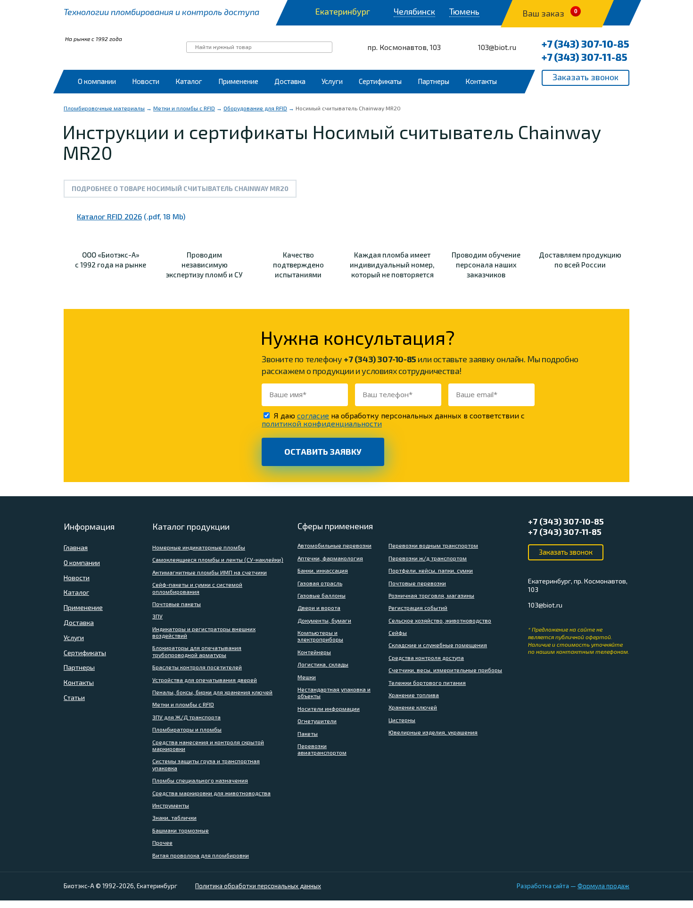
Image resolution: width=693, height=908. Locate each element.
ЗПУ (157, 616)
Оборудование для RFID (255, 108)
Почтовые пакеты (176, 603)
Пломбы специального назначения (200, 780)
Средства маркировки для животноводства (211, 793)
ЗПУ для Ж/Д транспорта (186, 717)
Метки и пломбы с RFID (184, 108)
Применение (238, 81)
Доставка (289, 81)
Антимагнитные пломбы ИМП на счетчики (209, 572)
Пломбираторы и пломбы (187, 729)
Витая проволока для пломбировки (200, 855)
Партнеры (433, 81)
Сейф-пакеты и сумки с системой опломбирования (197, 587)
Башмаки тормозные (180, 830)
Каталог (188, 81)
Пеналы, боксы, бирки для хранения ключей (212, 692)
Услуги (332, 81)
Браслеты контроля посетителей (197, 667)
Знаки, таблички (174, 817)
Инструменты (170, 805)
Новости (145, 81)
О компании (97, 81)
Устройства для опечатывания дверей (204, 679)
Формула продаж (603, 886)
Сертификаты (380, 81)
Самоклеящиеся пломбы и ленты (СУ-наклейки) (217, 559)
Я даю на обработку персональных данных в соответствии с (393, 419)
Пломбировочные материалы (104, 108)
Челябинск (414, 12)
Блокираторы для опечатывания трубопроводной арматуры (196, 651)
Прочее (162, 842)
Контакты (481, 81)
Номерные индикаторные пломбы (198, 547)
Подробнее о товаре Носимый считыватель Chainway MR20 (180, 188)
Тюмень (464, 12)
